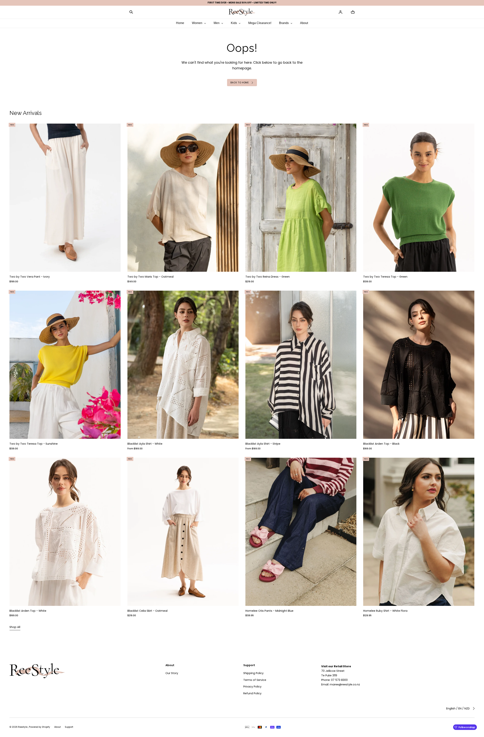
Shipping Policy (253, 673)
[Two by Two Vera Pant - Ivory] (65, 198)
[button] (131, 12)
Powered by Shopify (39, 726)
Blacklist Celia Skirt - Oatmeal (147, 611)
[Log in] (340, 12)
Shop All (14, 627)
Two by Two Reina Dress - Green (267, 277)
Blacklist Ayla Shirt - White (144, 444)
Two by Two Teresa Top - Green (385, 277)
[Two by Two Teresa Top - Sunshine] (65, 365)
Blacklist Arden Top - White (27, 611)
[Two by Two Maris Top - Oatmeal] (183, 198)
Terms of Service (254, 680)
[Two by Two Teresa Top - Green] (419, 198)
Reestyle (23, 726)
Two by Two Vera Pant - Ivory (29, 277)
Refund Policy (252, 693)
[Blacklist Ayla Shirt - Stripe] (301, 365)
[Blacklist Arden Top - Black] (419, 365)
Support (69, 726)
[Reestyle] (242, 12)
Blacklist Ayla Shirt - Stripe (262, 444)
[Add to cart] (114, 265)
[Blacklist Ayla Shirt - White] (183, 365)
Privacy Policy (252, 686)
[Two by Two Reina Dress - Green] (301, 198)
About (57, 726)
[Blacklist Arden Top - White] (65, 532)
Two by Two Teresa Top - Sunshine (33, 444)
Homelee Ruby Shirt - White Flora (385, 611)
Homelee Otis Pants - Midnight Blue (269, 611)
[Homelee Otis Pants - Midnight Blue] (301, 532)
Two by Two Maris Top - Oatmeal (150, 277)
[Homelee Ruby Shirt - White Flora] (419, 532)
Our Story (171, 673)
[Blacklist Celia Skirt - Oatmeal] (183, 532)
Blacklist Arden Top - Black (381, 444)
